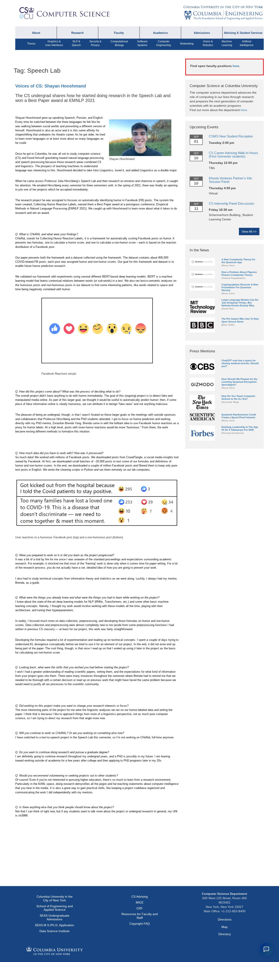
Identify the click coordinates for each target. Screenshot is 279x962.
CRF (139, 908)
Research (77, 32)
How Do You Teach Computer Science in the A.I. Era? (238, 397)
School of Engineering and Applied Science (54, 908)
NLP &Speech (76, 43)
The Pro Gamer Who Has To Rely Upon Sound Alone (240, 320)
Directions (224, 919)
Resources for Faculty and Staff (139, 915)
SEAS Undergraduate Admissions (54, 917)
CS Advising (139, 896)
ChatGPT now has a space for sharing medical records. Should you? (240, 363)
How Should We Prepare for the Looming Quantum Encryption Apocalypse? (239, 382)
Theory (31, 43)
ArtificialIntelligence (246, 43)
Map (224, 927)
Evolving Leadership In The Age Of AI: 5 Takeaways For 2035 (239, 428)
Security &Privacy (95, 43)
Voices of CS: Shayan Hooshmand (50, 86)
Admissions (202, 32)
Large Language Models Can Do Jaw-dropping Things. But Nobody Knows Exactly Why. (239, 302)
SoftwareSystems (142, 43)
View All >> (249, 231)
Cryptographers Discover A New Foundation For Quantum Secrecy (239, 287)
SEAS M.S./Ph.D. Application (54, 925)
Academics (160, 32)
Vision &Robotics (208, 43)
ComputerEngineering (163, 43)
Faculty (119, 32)
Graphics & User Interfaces (54, 43)
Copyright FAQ (139, 923)
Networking (187, 43)
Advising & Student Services (243, 32)
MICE (139, 902)
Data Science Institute (54, 931)
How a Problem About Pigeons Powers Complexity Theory (239, 273)
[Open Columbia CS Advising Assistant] (266, 949)
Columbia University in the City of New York (223, 7)
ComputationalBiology (119, 43)
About (36, 32)
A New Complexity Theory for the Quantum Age (238, 261)
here (236, 66)
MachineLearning (226, 43)
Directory (224, 934)
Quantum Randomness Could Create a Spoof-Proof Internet (238, 416)
